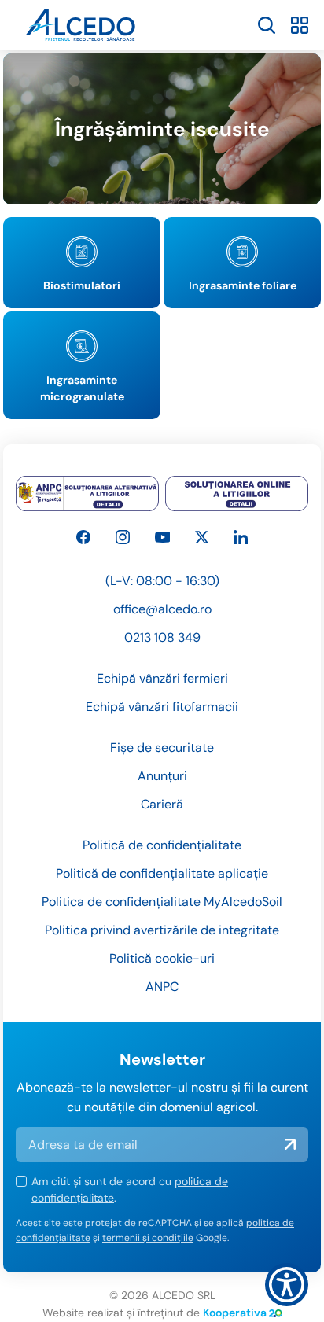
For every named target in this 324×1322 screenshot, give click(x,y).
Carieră (162, 804)
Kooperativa (235, 1312)
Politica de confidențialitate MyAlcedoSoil (162, 901)
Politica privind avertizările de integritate (162, 930)
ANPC (162, 986)
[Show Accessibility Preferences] (286, 1284)
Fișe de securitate (162, 747)
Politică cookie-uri (162, 958)
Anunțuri (162, 776)
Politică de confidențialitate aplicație (162, 873)
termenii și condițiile (147, 1238)
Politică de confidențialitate (162, 845)
